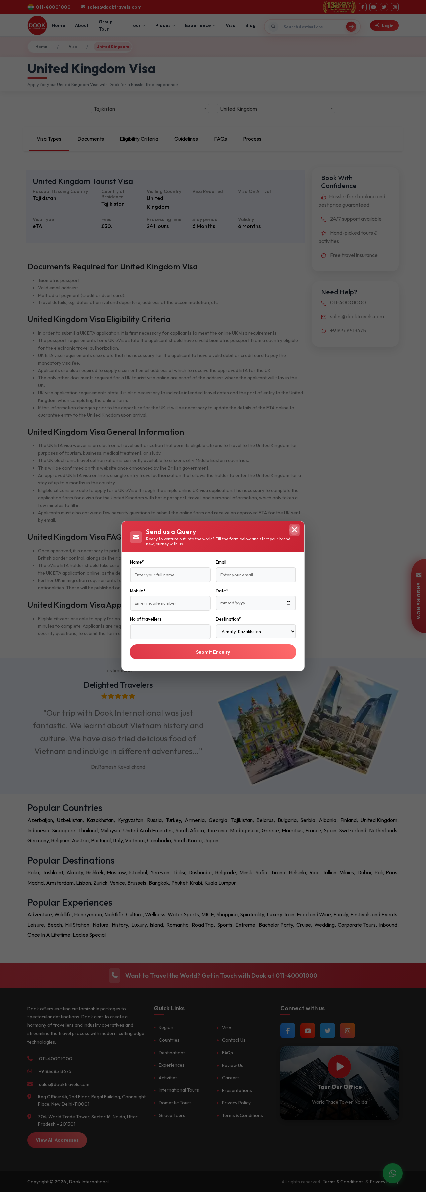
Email (221, 562)
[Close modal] (294, 530)
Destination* (228, 619)
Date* (222, 590)
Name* (137, 562)
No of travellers (145, 619)
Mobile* (137, 590)
